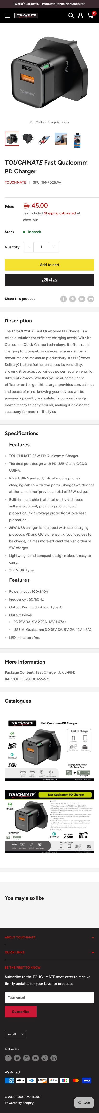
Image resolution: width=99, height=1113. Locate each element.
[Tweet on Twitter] (81, 298)
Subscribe (20, 1011)
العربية (11, 1034)
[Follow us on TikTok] (44, 1058)
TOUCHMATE (15, 183)
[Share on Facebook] (63, 298)
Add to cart (49, 264)
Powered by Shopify (19, 1103)
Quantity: (12, 247)
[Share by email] (90, 298)
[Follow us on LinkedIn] (53, 1058)
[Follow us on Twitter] (17, 1058)
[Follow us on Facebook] (8, 1058)
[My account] (80, 15)
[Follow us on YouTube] (35, 1058)
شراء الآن (49, 280)
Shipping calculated (60, 213)
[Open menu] (7, 16)
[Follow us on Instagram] (26, 1058)
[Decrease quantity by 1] (28, 247)
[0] (90, 15)
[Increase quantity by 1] (54, 247)
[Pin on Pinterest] (72, 298)
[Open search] (71, 15)
